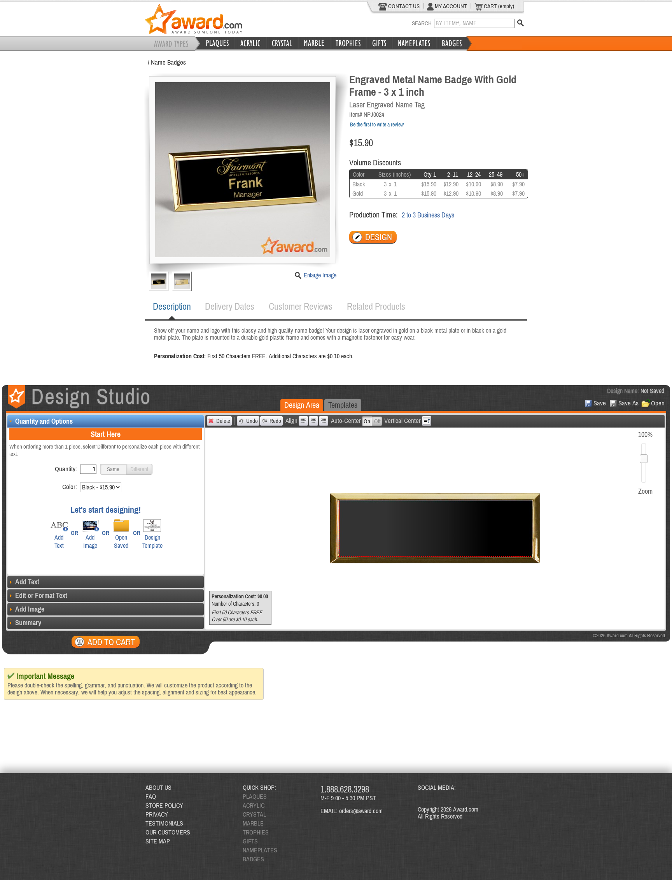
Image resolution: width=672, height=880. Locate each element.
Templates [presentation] (342, 404)
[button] (113, 469)
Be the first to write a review (377, 124)
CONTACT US (403, 6)
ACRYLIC (253, 805)
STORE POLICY (164, 805)
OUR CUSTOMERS (167, 832)
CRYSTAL (254, 814)
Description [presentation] (172, 306)
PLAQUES (255, 796)
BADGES (253, 858)
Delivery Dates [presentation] (229, 306)
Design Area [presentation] (301, 404)
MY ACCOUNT (450, 6)
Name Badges (168, 62)
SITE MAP (157, 841)
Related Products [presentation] (376, 306)
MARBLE (253, 823)
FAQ (150, 796)
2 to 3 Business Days (428, 215)
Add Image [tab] (29, 609)
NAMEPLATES (260, 850)
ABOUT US (158, 787)
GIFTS (250, 841)
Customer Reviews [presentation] (300, 306)
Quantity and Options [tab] (44, 421)
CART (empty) (498, 6)
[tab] (172, 306)
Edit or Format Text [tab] (41, 595)
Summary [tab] (28, 623)
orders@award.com (361, 810)
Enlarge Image (320, 275)
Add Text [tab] (27, 582)
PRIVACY (156, 814)
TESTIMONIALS (164, 823)
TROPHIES (256, 832)
